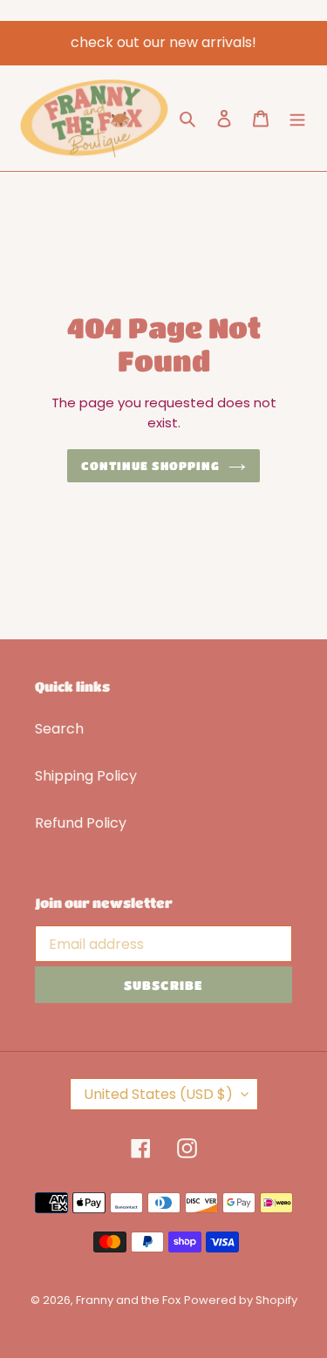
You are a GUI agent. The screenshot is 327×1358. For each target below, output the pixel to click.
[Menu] (297, 118)
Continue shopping (151, 465)
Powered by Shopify (240, 1300)
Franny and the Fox (128, 1300)
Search (59, 729)
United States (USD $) (158, 1094)
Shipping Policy (86, 776)
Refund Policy (80, 823)
